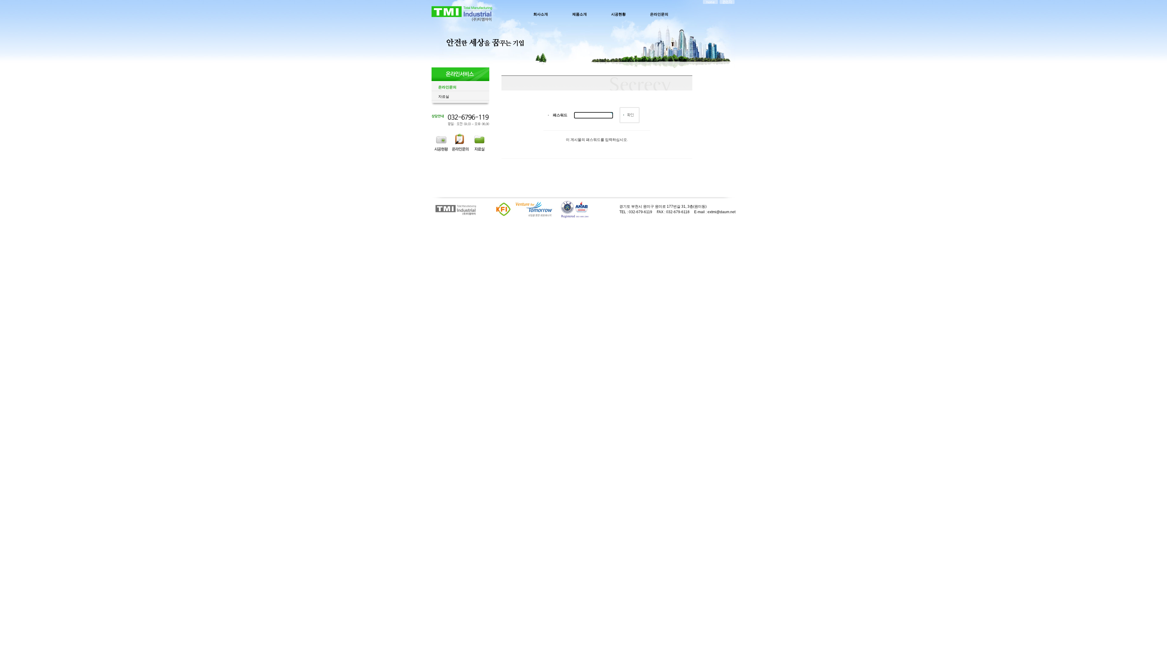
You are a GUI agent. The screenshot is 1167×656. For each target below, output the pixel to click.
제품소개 (579, 14)
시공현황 (618, 14)
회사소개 (540, 14)
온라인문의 (659, 14)
